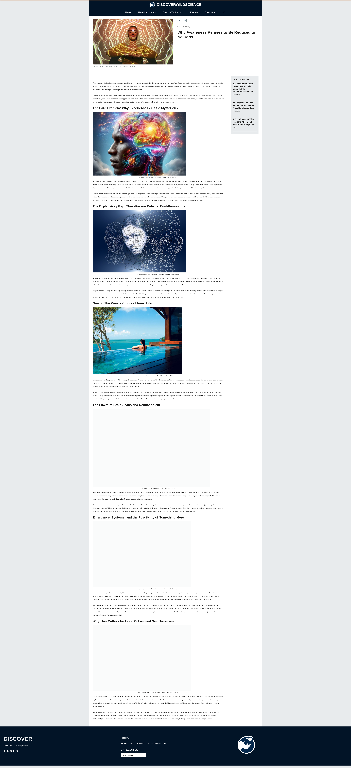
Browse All (210, 12)
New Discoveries (147, 12)
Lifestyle (193, 12)
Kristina (235, 127)
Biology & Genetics (184, 26)
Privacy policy (141, 743)
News (128, 12)
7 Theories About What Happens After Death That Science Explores (243, 122)
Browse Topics (170, 12)
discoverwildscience (179, 5)
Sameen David (236, 94)
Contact (131, 743)
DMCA (165, 743)
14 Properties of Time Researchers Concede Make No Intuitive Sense (244, 105)
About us (124, 743)
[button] (224, 12)
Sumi (188, 20)
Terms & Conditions (154, 743)
